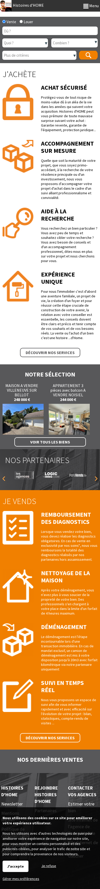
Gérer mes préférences (21, 878)
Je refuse (48, 865)
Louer (28, 21)
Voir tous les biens (50, 441)
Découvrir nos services (50, 352)
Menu (93, 5)
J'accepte (15, 866)
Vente (11, 21)
